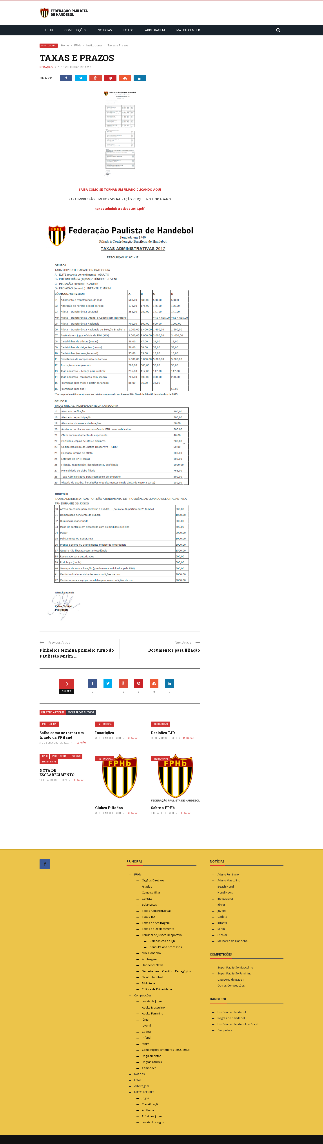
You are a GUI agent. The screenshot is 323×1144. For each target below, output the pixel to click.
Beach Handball (152, 977)
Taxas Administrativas (156, 911)
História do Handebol (232, 1012)
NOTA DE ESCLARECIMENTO (57, 772)
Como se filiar (151, 892)
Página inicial (49, 761)
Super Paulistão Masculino (235, 967)
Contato (147, 899)
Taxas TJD (148, 917)
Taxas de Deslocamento (158, 929)
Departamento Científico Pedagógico (166, 971)
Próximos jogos (152, 1116)
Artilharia (148, 1110)
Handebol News (152, 965)
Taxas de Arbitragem (156, 923)
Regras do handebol (231, 1018)
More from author (81, 712)
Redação (46, 67)
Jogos (145, 1098)
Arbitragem (155, 30)
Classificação (151, 1104)
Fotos (128, 30)
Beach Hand (226, 886)
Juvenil (146, 1025)
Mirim (145, 1044)
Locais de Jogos (152, 1001)
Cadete (147, 1032)
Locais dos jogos (153, 1122)
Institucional (48, 45)
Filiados (147, 886)
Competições (75, 30)
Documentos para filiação (174, 650)
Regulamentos (151, 1056)
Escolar (222, 935)
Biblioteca (149, 983)
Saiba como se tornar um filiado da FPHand (62, 735)
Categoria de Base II (231, 979)
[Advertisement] (72, 956)
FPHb (49, 30)
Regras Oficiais (152, 1062)
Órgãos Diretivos (153, 880)
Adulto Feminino (152, 1013)
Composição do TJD (162, 941)
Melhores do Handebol (233, 941)
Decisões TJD (163, 732)
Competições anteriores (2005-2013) (165, 1050)
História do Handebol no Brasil (238, 1024)
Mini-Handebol (152, 953)
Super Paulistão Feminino (235, 973)
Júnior (146, 1020)
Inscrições (104, 732)
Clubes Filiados (109, 807)
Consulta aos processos (166, 947)
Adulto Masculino (153, 1007)
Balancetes (149, 904)
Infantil (146, 1038)
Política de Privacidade (157, 989)
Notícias (105, 30)
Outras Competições (231, 985)
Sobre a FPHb (163, 807)
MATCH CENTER (188, 30)
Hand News (225, 892)
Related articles (52, 712)
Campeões (149, 1068)
